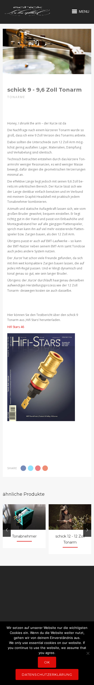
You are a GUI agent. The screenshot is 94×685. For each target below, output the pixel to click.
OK (47, 662)
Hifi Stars (13, 327)
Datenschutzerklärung (47, 674)
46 (22, 327)
